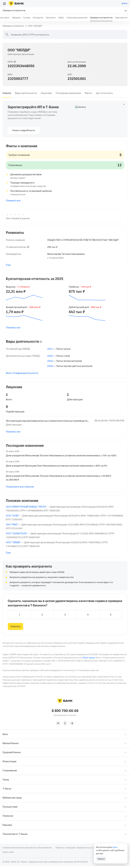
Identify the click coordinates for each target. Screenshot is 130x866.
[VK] (58, 723)
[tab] (7, 93)
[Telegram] (72, 723)
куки (114, 847)
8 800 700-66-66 (65, 711)
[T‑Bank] (16, 3)
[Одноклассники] (65, 723)
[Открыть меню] (4, 4)
